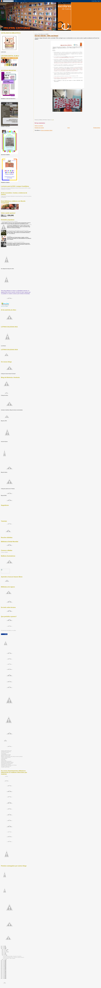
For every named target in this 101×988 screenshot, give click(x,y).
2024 (3, 948)
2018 (3, 966)
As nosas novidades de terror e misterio (10, 221)
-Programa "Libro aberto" (6, 764)
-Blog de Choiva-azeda (5, 755)
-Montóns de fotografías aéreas (7, 762)
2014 (3, 971)
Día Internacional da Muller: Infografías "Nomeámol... (12, 956)
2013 (3, 972)
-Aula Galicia (3, 753)
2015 (3, 970)
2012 (3, 973)
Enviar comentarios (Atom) (46, 130)
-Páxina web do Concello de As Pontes (9, 765)
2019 (3, 965)
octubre (4, 950)
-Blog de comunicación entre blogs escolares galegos (12, 756)
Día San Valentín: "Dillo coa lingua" (46, 35)
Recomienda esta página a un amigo (8, 630)
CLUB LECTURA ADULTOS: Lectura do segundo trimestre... (14, 957)
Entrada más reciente (39, 127)
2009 (3, 977)
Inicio (68, 127)
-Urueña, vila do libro (5, 767)
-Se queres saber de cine (6, 766)
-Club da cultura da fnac (6, 757)
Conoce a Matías (4, 552)
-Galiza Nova (3, 760)
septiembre (5, 951)
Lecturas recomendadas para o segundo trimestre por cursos (19, 224)
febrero (4, 955)
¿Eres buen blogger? (4, 306)
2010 (3, 975)
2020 (3, 964)
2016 (3, 968)
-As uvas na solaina (5, 752)
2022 (3, 961)
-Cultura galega (4, 758)
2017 (3, 967)
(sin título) (9, 236)
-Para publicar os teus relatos (7, 763)
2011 (3, 974)
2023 (3, 960)
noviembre (5, 949)
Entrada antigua (96, 127)
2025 (3, 947)
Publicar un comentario (39, 125)
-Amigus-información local (6, 750)
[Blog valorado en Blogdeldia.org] (5, 304)
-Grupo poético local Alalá (6, 761)
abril (4, 954)
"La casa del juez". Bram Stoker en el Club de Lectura (17, 230)
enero (4, 959)
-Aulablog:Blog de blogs (6, 754)
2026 (3, 946)
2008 (3, 978)
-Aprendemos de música (6, 751)
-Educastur (3, 759)
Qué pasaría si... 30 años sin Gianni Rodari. (15, 242)
